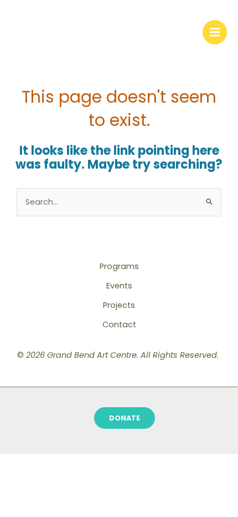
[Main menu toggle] (215, 32)
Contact (119, 324)
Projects (119, 305)
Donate (124, 418)
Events (119, 285)
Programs (119, 266)
